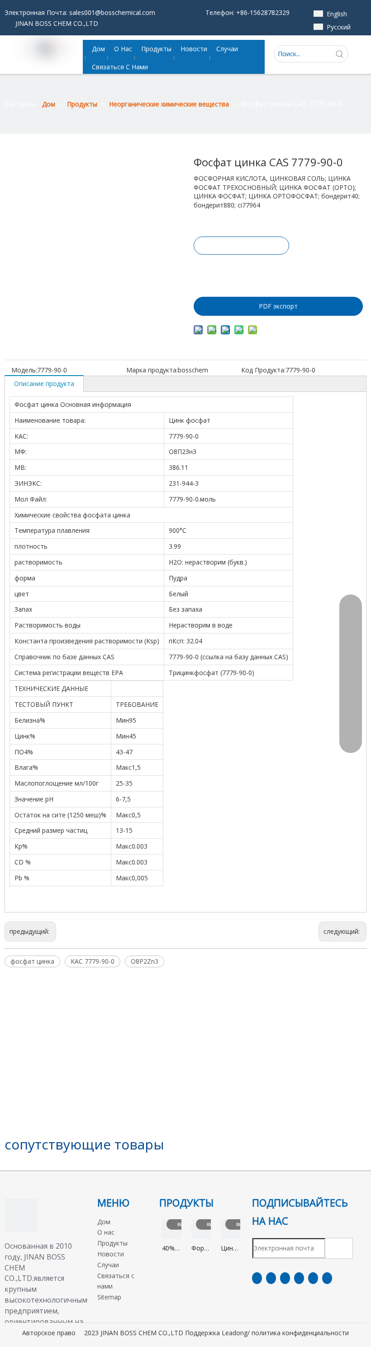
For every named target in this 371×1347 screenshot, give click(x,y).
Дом (103, 1221)
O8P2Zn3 (144, 961)
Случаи (108, 1264)
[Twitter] (285, 1278)
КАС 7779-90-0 (92, 961)
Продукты (112, 1243)
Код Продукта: (263, 370)
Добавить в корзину (240, 270)
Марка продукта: (152, 370)
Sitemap (109, 1297)
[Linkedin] (271, 1278)
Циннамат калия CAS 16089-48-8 (230, 1248)
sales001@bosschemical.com (112, 12)
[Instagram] (313, 1278)
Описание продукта (44, 383)
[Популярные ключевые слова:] (340, 54)
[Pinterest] (327, 1278)
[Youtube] (299, 1278)
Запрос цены (241, 246)
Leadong (234, 1332)
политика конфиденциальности (300, 1332)
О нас (105, 1232)
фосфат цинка (32, 961)
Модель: (24, 370)
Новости (110, 1254)
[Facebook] (257, 1278)
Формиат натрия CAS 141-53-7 (201, 1248)
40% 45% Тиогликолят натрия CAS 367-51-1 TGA (171, 1248)
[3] (21, 1215)
